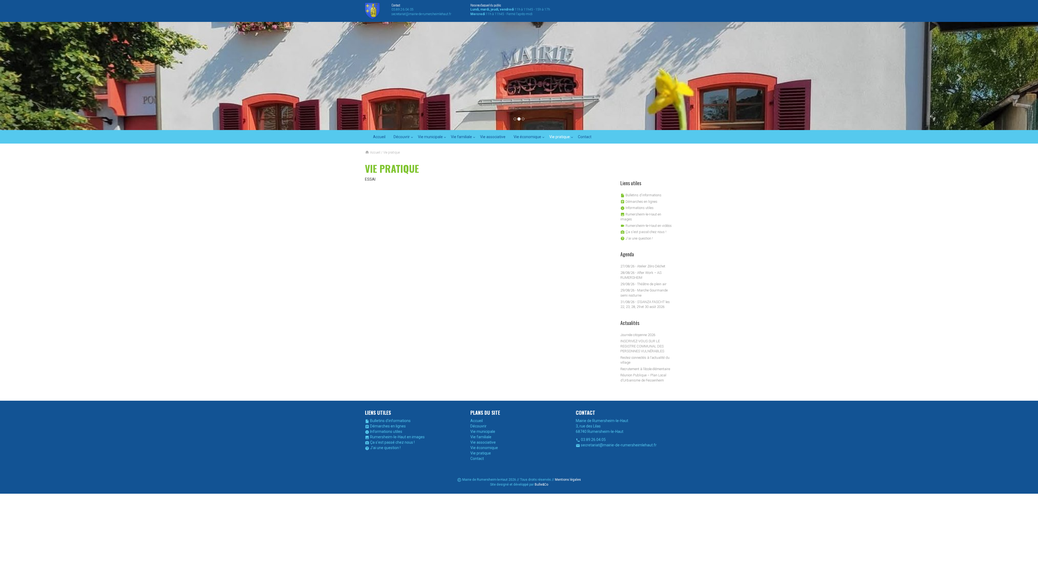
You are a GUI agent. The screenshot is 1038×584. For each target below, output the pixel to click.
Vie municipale (430, 137)
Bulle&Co (541, 484)
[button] (78, 76)
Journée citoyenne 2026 (637, 335)
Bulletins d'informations (640, 195)
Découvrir (402, 137)
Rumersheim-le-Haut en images (395, 437)
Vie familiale (461, 137)
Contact (584, 137)
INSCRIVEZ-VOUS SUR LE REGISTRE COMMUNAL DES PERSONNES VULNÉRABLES (642, 346)
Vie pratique (559, 137)
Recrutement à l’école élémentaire (645, 369)
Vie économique (527, 137)
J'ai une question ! (636, 238)
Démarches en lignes (638, 202)
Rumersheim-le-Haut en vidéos (646, 226)
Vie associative (492, 137)
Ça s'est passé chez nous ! (643, 232)
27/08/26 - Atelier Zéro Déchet (642, 266)
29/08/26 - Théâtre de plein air (643, 284)
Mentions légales (568, 480)
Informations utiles (637, 208)
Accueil (379, 137)
